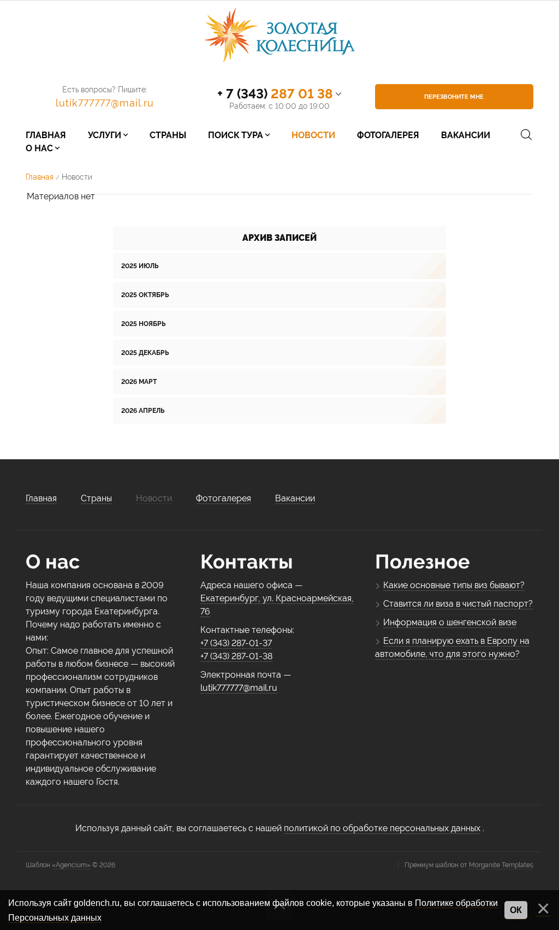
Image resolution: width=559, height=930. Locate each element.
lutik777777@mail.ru (105, 103)
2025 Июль (139, 266)
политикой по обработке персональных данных (382, 828)
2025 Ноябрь (143, 324)
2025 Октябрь (145, 295)
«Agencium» (71, 865)
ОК (516, 910)
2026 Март (139, 382)
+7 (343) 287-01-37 (236, 643)
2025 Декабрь (145, 353)
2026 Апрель (142, 410)
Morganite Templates (501, 865)
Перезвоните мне (454, 96)
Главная (39, 177)
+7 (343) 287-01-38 (236, 656)
